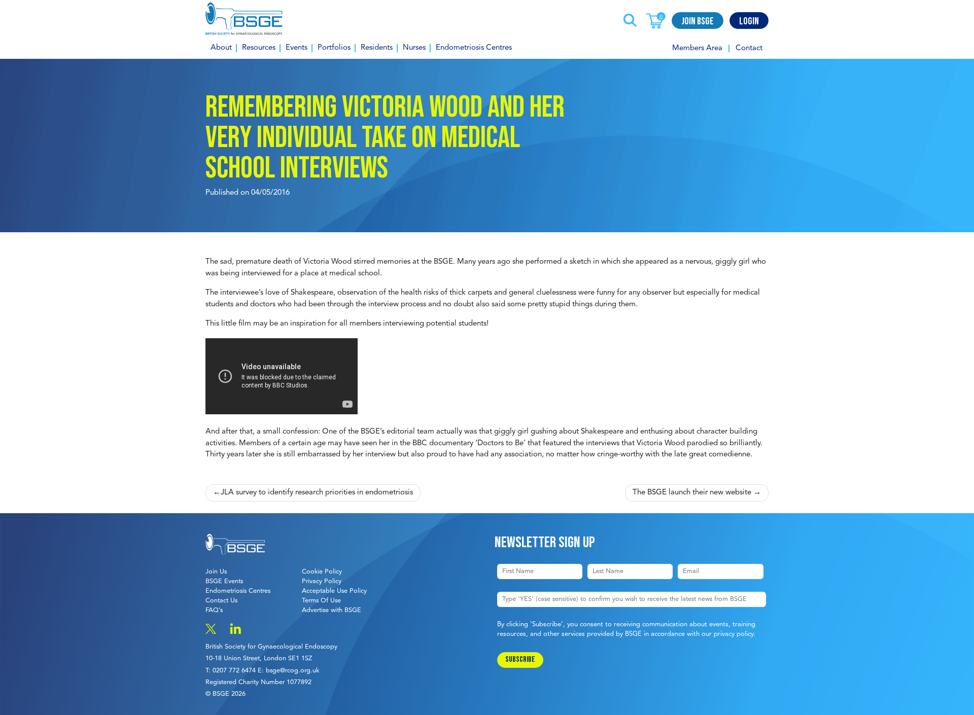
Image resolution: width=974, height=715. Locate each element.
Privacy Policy (321, 581)
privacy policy (733, 634)
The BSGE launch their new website (692, 492)
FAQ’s (214, 610)
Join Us (216, 571)
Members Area (697, 48)
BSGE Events (224, 581)
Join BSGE (697, 21)
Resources (258, 48)
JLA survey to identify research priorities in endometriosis (317, 492)
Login (749, 21)
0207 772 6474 (234, 670)
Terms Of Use (321, 600)
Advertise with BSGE (331, 610)
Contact (749, 48)
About (221, 48)
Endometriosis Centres (474, 48)
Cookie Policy (322, 571)
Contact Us (221, 600)
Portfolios (334, 48)
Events (296, 48)
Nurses (414, 48)
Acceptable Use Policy (334, 591)
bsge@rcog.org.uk (292, 670)
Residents (377, 48)
